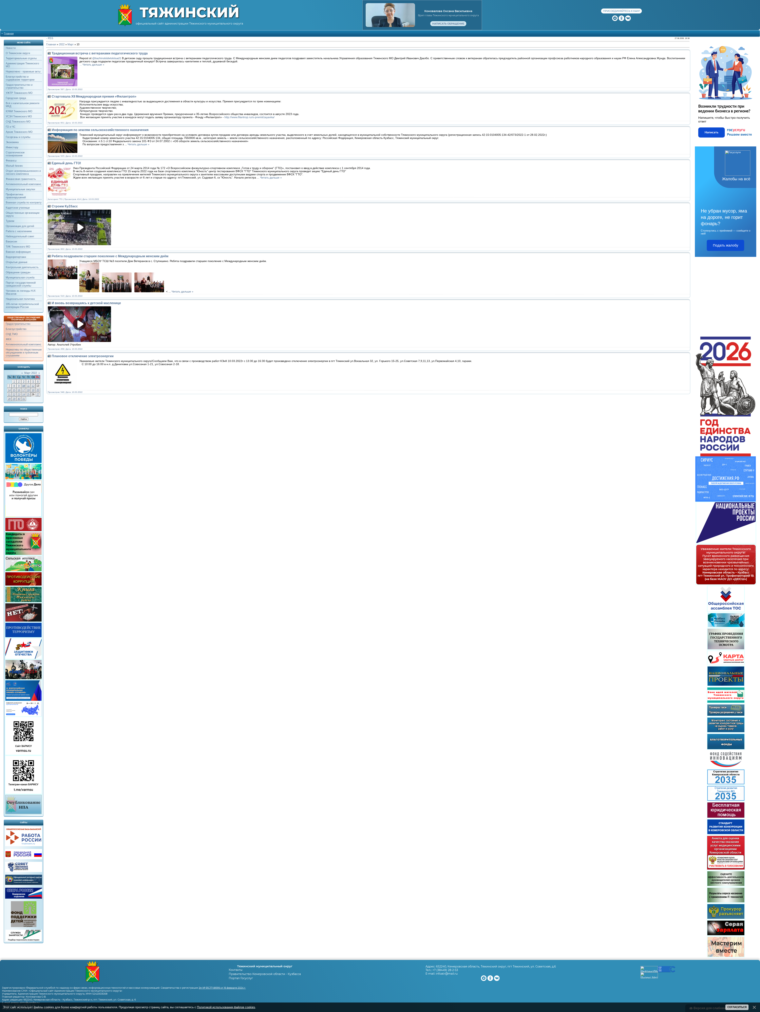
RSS (50, 38)
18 (28, 390)
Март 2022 (30, 372)
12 (33, 385)
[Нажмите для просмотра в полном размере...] (90, 291)
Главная (9, 33)
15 (14, 390)
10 (23, 385)
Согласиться (737, 1007)
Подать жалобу (725, 245)
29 (14, 398)
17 (23, 390)
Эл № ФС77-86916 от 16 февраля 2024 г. (222, 987)
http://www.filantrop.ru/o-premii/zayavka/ (249, 117)
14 (9, 390)
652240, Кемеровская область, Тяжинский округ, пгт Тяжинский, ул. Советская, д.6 (496, 966)
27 (37, 394)
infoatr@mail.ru (447, 973)
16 (18, 390)
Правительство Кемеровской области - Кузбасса (265, 974)
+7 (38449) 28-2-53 (445, 970)
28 (9, 398)
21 (9, 394)
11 (28, 385)
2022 (62, 44)
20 (37, 390)
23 (18, 394)
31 (23, 398)
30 (18, 398)
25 (28, 394)
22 (14, 394)
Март (70, 44)
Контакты (235, 970)
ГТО (61, 199)
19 (33, 390)
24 (23, 394)
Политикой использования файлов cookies (226, 1007)
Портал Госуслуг (241, 978)
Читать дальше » (93, 64)
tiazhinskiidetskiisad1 (108, 58)
